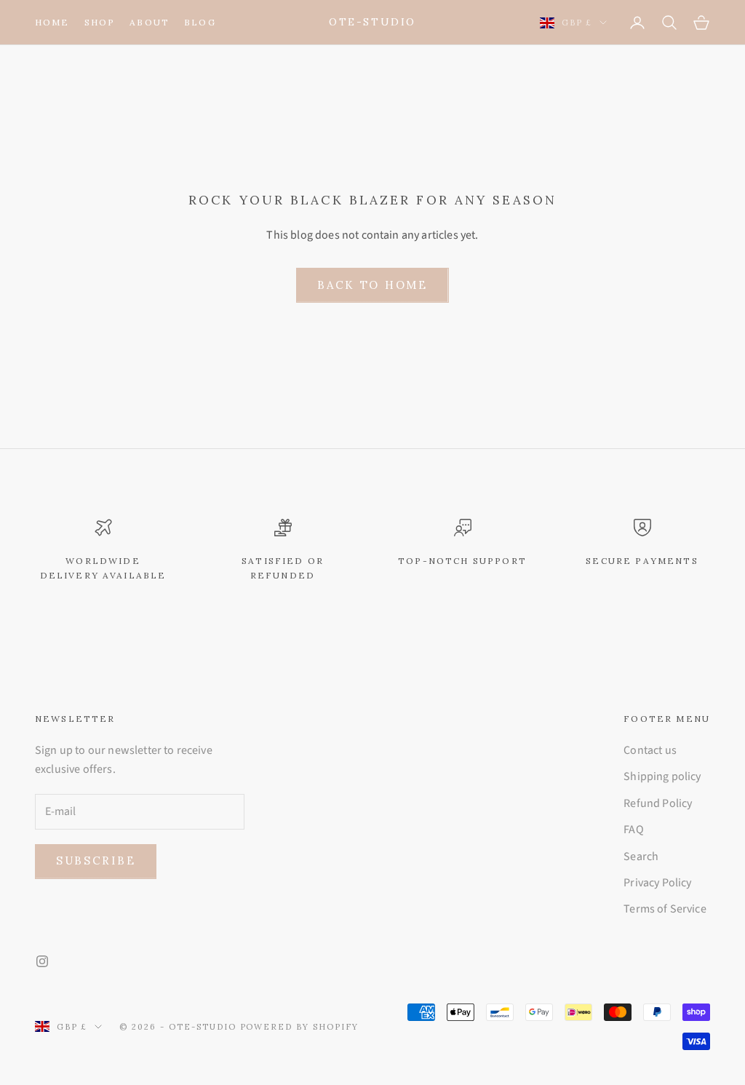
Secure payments (642, 560)
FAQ (633, 830)
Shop (100, 22)
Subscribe (95, 860)
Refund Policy (658, 803)
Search (641, 856)
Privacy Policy (657, 883)
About (150, 22)
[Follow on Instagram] (42, 961)
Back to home (372, 285)
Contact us (650, 750)
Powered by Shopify (299, 1027)
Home (52, 22)
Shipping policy (662, 776)
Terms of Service (665, 909)
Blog (200, 22)
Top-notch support (462, 560)
